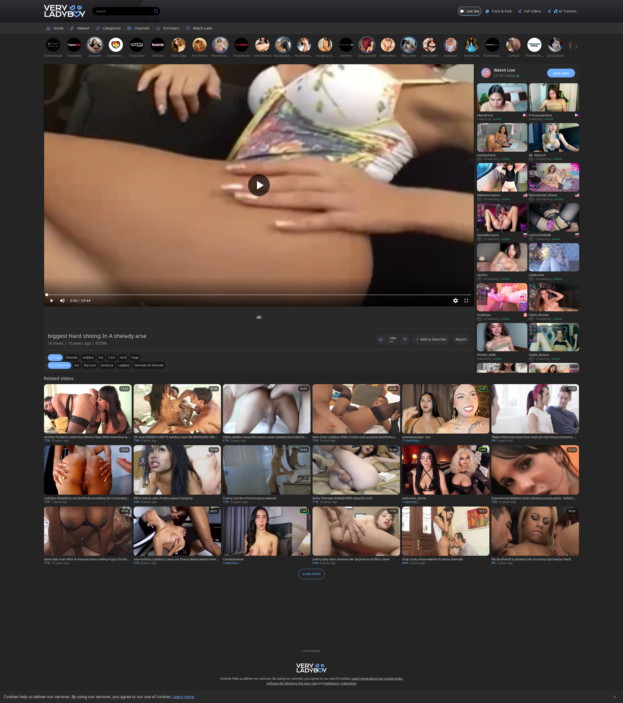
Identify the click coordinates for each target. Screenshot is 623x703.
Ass (76, 365)
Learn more (183, 696)
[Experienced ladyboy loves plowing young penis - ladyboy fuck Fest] (535, 474)
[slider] (259, 295)
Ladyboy (123, 365)
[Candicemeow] (267, 536)
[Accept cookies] (614, 696)
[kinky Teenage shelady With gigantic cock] (356, 474)
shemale (72, 357)
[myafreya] (502, 302)
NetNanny (331, 683)
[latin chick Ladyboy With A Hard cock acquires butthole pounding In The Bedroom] (356, 413)
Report (461, 339)
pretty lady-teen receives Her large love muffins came (350, 559)
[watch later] (50, 390)
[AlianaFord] (502, 102)
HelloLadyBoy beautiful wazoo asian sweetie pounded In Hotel (265, 437)
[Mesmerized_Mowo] (554, 182)
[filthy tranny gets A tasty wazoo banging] (177, 474)
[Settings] (455, 300)
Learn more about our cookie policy (377, 678)
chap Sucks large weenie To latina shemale (432, 559)
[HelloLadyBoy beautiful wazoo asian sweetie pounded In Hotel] (267, 413)
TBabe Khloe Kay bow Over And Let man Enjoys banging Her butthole (533, 437)
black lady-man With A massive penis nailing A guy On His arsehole (86, 559)
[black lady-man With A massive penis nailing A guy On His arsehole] (88, 536)
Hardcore (107, 365)
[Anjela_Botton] (554, 342)
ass (101, 357)
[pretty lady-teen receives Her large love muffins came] (356, 536)
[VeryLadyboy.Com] (64, 11)
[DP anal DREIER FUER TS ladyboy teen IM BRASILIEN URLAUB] (177, 413)
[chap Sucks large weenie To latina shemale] (446, 536)
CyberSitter (348, 683)
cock (111, 357)
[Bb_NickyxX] (554, 142)
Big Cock (90, 365)
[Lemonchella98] (554, 222)
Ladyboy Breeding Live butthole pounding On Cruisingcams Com (86, 498)
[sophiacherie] (502, 142)
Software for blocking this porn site (292, 683)
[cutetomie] (554, 262)
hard (123, 357)
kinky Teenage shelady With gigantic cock (342, 498)
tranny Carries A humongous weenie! (249, 498)
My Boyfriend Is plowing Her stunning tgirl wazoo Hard (531, 559)
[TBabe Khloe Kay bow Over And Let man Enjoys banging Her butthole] (535, 413)
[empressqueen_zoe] (446, 413)
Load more (311, 573)
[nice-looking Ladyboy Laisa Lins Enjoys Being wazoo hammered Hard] (177, 536)
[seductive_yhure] (446, 474)
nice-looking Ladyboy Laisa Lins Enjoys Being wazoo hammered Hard (176, 559)
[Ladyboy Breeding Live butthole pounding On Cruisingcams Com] (88, 474)
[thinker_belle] (502, 342)
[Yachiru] (502, 262)
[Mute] (62, 300)
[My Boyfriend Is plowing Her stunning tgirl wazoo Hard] (535, 536)
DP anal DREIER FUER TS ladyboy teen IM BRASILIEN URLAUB (175, 437)
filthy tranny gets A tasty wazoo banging (163, 498)
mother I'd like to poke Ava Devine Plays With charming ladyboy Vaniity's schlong (86, 437)
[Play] (259, 185)
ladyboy (88, 357)
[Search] (156, 11)
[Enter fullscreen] (466, 300)
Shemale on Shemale (149, 365)
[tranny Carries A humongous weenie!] (267, 474)
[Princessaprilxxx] (554, 102)
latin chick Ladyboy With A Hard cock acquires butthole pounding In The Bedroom (354, 437)
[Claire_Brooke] (554, 302)
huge (135, 357)
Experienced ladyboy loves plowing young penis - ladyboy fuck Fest (534, 498)
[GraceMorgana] (502, 222)
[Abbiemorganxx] (502, 182)
